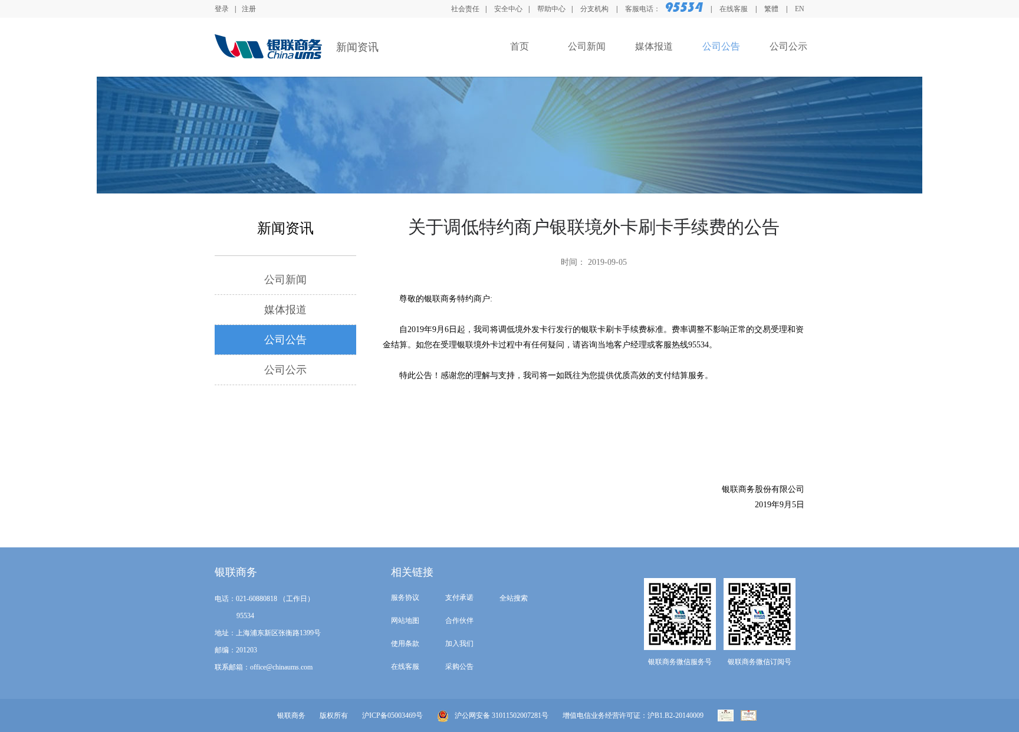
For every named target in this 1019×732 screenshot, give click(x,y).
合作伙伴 (459, 620)
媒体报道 (654, 46)
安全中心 (508, 9)
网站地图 (405, 620)
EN (799, 9)
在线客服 (733, 9)
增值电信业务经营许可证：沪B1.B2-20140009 (633, 715)
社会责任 (465, 9)
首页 (519, 46)
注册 (249, 9)
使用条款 (405, 643)
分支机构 (595, 9)
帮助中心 (551, 9)
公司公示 (788, 46)
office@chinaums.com (281, 667)
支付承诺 (459, 597)
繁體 (771, 9)
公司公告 (721, 46)
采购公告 (459, 666)
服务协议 (405, 597)
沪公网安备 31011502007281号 (501, 715)
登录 (222, 9)
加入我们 (459, 643)
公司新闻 (587, 46)
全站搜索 (513, 598)
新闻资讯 (357, 47)
